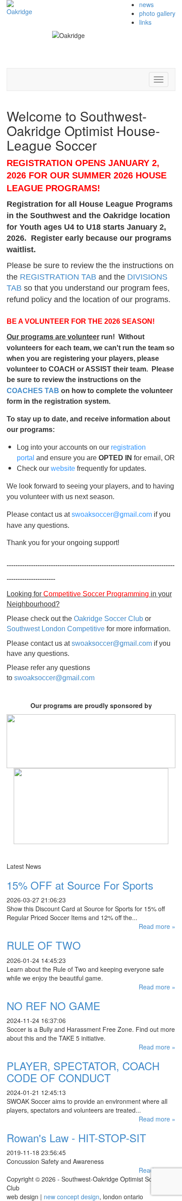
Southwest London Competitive (56, 629)
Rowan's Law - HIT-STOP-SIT (76, 1137)
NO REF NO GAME (53, 1005)
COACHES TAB (33, 390)
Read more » (157, 926)
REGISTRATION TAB (58, 277)
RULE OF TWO (44, 945)
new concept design (71, 1196)
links (145, 22)
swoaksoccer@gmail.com (112, 514)
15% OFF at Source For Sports (80, 885)
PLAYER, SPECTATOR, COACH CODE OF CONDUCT (83, 1071)
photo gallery (157, 13)
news (146, 4)
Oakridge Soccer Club (108, 618)
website (63, 468)
